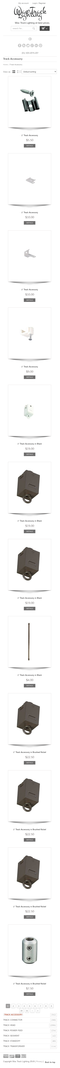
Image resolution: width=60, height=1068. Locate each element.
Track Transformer (14, 1046)
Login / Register (39, 3)
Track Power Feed (13, 1030)
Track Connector (12, 1020)
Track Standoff (11, 1041)
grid (14, 71)
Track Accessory (13, 1015)
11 (27, 1011)
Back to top (50, 1062)
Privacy (39, 1061)
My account (23, 3)
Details (29, 146)
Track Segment (11, 1036)
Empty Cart (45, 28)
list (19, 71)
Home (5, 65)
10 (21, 1011)
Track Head (9, 1025)
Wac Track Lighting (30, 13)
